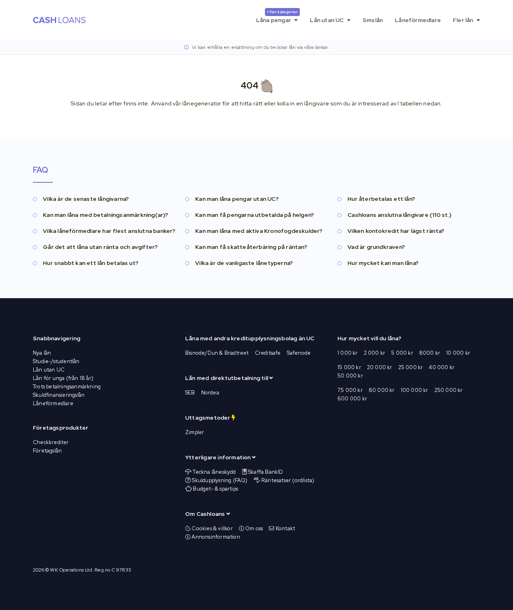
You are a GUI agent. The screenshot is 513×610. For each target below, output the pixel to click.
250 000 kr (448, 390)
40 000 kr (441, 367)
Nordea (210, 392)
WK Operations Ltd (71, 570)
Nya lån (42, 352)
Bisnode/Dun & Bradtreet (217, 352)
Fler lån (464, 20)
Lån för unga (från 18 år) (63, 378)
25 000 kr (410, 367)
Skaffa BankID (265, 472)
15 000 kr (349, 367)
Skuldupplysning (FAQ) (219, 480)
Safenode (299, 352)
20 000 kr (379, 367)
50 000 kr (350, 375)
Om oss (253, 528)
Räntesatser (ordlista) (287, 480)
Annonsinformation (215, 536)
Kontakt (285, 528)
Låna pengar (277, 17)
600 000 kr (352, 398)
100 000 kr (414, 390)
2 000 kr (375, 352)
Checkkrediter (51, 442)
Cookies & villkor (211, 528)
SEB (190, 392)
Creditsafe (268, 352)
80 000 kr (382, 390)
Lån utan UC (327, 20)
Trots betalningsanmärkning (67, 386)
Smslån (373, 20)
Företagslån (47, 450)
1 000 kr (347, 352)
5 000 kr (402, 352)
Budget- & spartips (215, 488)
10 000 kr (458, 352)
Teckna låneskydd (214, 472)
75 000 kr (350, 390)
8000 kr (429, 352)
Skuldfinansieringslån (59, 395)
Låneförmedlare (418, 20)
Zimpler (194, 432)
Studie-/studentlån (56, 361)
